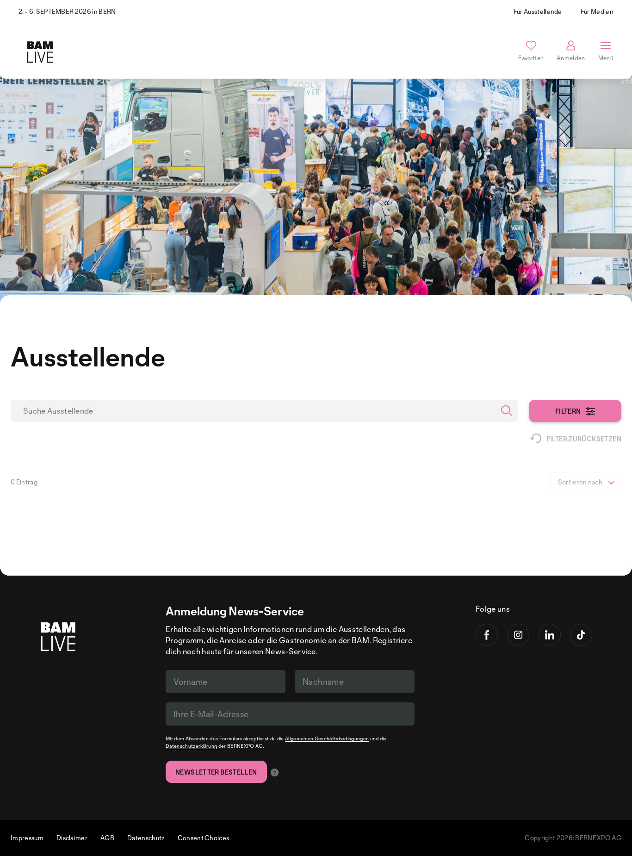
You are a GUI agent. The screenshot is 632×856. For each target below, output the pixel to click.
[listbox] (586, 482)
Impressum (27, 838)
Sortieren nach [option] (580, 482)
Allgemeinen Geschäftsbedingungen (327, 738)
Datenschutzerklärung (191, 746)
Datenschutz (146, 838)
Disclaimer (71, 838)
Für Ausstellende (538, 11)
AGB (107, 838)
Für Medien (597, 11)
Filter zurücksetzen (583, 439)
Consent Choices (203, 838)
